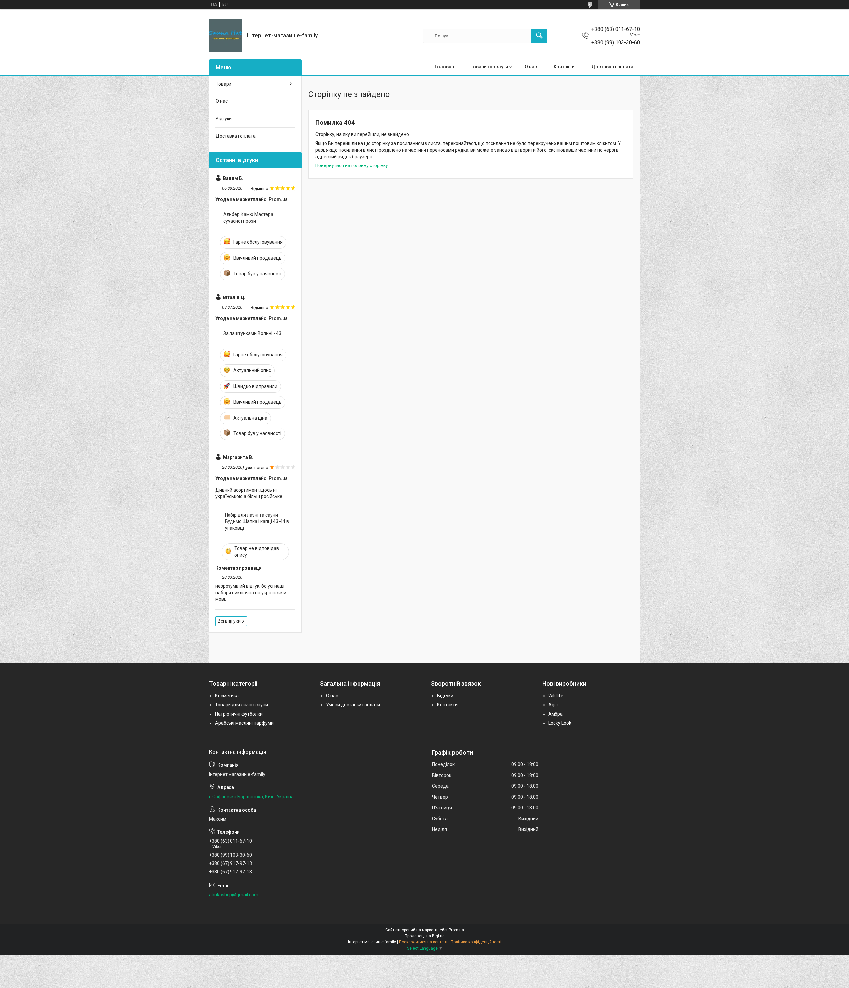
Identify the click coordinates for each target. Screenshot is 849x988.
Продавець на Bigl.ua (425, 936)
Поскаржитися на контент (423, 942)
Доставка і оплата (612, 66)
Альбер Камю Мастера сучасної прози (248, 218)
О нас (531, 66)
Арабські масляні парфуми (244, 723)
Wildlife (555, 695)
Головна (444, 66)
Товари (223, 84)
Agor (553, 704)
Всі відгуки (229, 621)
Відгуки (224, 118)
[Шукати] (539, 36)
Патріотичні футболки (239, 714)
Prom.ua (456, 930)
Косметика (227, 695)
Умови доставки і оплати (353, 704)
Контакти (564, 66)
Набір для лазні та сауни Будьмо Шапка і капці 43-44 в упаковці (257, 521)
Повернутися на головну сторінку (351, 165)
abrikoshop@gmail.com (233, 894)
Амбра (555, 714)
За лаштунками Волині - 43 (252, 333)
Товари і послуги (489, 66)
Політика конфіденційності (476, 942)
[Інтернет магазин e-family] (225, 35)
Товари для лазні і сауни (241, 704)
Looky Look (559, 723)
